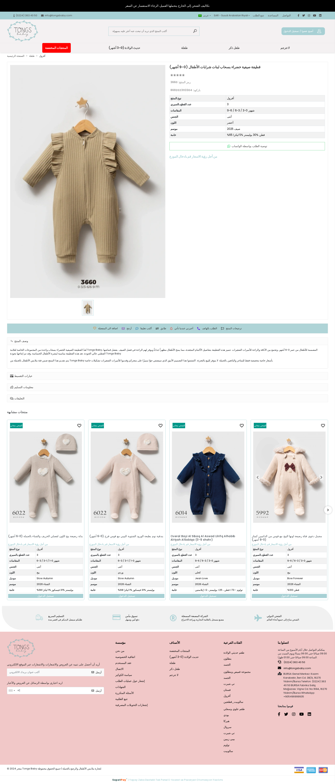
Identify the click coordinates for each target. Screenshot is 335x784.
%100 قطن (212, 590)
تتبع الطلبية (121, 699)
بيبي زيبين (229, 739)
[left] (6, 510)
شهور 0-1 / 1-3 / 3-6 (48, 561)
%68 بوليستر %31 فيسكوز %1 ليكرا (55, 590)
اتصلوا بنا (283, 642)
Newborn (294, 541)
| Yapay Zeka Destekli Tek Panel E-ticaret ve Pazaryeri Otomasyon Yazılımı (167, 780)
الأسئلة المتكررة (124, 693)
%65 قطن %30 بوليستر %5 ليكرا (246, 135)
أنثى (229, 117)
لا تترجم (285, 48)
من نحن (119, 651)
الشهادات (120, 687)
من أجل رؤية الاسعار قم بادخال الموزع (28, 544)
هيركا (226, 721)
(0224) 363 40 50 (294, 662)
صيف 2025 (233, 129)
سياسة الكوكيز (123, 675)
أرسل (99, 672)
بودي (226, 715)
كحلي (116, 572)
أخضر (230, 123)
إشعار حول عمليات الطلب (130, 681)
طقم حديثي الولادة (234, 653)
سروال (227, 727)
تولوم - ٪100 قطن (298, 552)
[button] (176, 477)
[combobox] (11, 690)
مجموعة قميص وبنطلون (237, 672)
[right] (328, 510)
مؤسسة (120, 642)
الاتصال (119, 669)
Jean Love (120, 578)
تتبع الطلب (258, 15)
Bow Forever (214, 578)
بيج (207, 572)
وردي (39, 572)
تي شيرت (229, 684)
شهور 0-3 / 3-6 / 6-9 (241, 110)
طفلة (184, 48)
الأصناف (174, 642)
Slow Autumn (45, 578)
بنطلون (227, 659)
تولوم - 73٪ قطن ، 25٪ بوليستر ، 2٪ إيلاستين (137, 590)
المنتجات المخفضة (56, 48)
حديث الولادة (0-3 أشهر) (124, 48)
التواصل (286, 15)
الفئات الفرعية (233, 642)
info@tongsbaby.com (297, 668)
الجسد (227, 665)
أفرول (230, 98)
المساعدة (273, 15)
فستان (227, 690)
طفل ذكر (234, 48)
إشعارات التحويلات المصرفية (131, 705)
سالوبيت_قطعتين (233, 702)
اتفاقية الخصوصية (125, 657)
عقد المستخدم (123, 663)
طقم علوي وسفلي (234, 709)
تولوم (227, 745)
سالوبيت (228, 751)
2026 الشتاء (43, 584)
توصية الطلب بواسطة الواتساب (249, 146)
